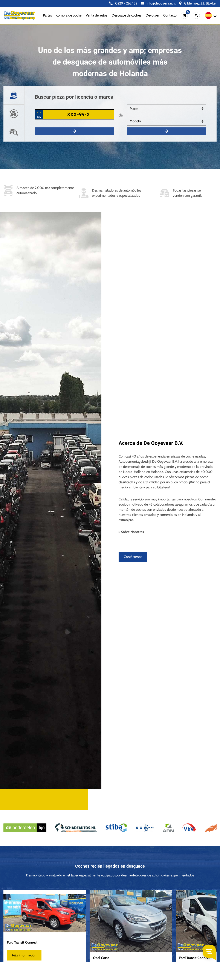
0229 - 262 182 (125, 3)
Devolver (152, 15)
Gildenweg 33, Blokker (200, 3)
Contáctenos (133, 557)
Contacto (170, 15)
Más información (24, 955)
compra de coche (68, 15)
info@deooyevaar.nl (161, 3)
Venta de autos (96, 15)
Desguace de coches (126, 15)
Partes (47, 15)
